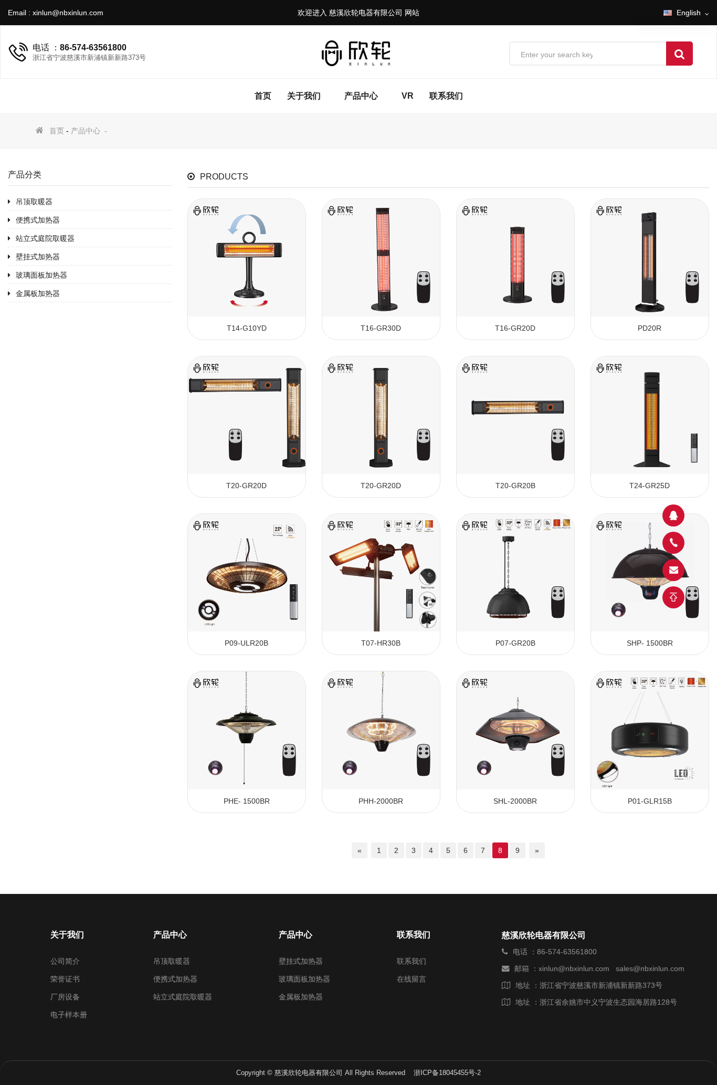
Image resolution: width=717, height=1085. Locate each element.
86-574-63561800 (93, 47)
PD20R (649, 328)
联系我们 (446, 95)
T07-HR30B (380, 643)
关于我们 (304, 95)
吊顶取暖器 (34, 201)
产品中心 (361, 95)
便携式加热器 (38, 220)
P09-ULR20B (246, 643)
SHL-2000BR (515, 801)
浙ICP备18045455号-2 (447, 1073)
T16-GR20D (515, 328)
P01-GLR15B (650, 801)
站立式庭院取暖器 (45, 238)
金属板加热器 (38, 293)
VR (408, 95)
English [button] (690, 13)
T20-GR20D (246, 485)
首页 (263, 95)
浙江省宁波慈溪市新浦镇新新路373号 (601, 985)
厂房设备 (65, 997)
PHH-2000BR (380, 801)
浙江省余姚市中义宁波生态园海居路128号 (608, 1002)
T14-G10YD (247, 328)
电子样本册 (68, 1014)
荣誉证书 (65, 979)
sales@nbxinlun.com (650, 968)
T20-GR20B (515, 485)
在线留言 (411, 979)
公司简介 (65, 961)
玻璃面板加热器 (41, 275)
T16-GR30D (381, 328)
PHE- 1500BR (247, 801)
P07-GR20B (515, 643)
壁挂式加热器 (38, 256)
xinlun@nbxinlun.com (68, 12)
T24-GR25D (649, 485)
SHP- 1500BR (650, 643)
